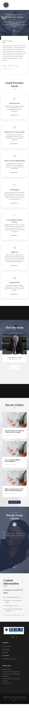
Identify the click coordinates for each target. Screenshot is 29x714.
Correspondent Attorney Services (11, 678)
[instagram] (16, 637)
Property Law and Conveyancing (11, 671)
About (15, 699)
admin (14, 435)
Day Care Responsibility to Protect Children (13, 460)
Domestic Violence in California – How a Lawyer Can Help (14, 431)
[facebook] (14, 637)
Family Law (5, 681)
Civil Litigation (5, 676)
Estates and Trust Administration (11, 674)
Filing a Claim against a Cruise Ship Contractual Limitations (14, 489)
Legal (19, 699)
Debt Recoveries (6, 669)
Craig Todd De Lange (14, 358)
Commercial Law (6, 683)
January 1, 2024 (8, 493)
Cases (10, 699)
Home (5, 699)
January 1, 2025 (8, 435)
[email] (12, 637)
